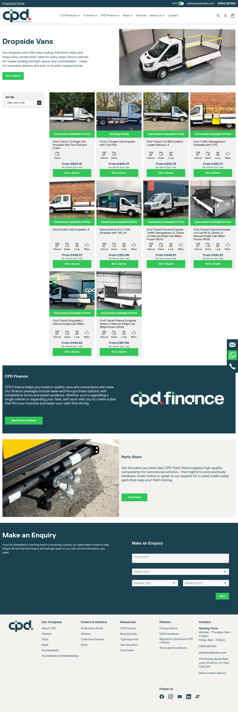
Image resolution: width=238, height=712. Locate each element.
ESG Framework (169, 634)
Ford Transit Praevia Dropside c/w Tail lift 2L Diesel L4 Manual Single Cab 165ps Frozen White (212, 234)
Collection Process (92, 639)
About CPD (49, 628)
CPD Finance (108, 15)
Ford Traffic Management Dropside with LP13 (209, 143)
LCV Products (68, 15)
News (126, 15)
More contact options (212, 673)
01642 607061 (227, 3)
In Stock (89, 15)
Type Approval (129, 639)
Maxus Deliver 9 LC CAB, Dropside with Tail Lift (115, 231)
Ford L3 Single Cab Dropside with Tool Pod (117, 143)
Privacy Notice (168, 628)
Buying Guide (128, 634)
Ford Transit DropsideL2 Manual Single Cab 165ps (68, 322)
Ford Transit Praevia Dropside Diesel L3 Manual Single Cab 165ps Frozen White (118, 324)
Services (141, 15)
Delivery (86, 634)
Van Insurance (129, 645)
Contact (173, 15)
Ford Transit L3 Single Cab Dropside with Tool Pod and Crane (70, 145)
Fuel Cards (126, 650)
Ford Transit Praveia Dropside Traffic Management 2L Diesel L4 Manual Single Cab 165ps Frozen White (165, 234)
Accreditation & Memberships (60, 656)
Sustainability (50, 650)
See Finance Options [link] (23, 420)
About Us (155, 15)
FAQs (45, 639)
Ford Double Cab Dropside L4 (71, 229)
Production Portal (13, 3)
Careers (46, 634)
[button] (218, 15)
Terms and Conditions (173, 648)
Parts (84, 645)
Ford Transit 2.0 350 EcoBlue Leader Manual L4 (165, 143)
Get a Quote (13, 75)
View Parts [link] (134, 497)
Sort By (10, 97)
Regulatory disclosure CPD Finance (176, 640)
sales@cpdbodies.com (200, 3)
